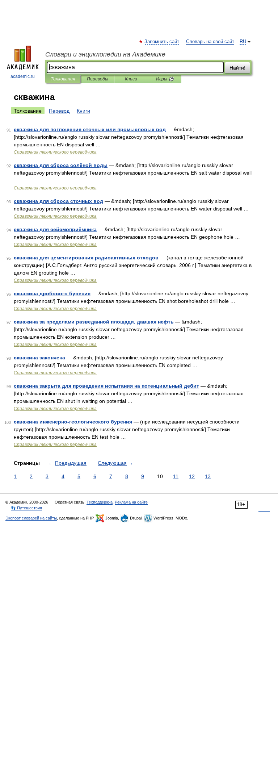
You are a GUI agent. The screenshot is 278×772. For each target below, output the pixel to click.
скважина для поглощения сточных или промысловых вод (90, 129)
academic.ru (22, 76)
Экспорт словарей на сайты (31, 518)
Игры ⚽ (165, 79)
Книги (131, 79)
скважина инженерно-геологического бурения (73, 422)
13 (208, 476)
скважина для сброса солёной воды (61, 165)
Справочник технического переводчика (55, 152)
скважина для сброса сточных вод (58, 201)
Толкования (63, 79)
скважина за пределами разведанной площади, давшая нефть (94, 322)
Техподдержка (100, 502)
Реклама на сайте (131, 502)
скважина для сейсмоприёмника (55, 229)
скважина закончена (39, 357)
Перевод (59, 111)
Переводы (97, 79)
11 (175, 476)
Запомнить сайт (162, 41)
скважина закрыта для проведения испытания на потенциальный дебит (106, 386)
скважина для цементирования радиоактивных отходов (86, 257)
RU (243, 41)
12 (192, 476)
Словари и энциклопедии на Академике (105, 54)
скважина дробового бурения (52, 293)
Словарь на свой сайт (210, 41)
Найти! (237, 68)
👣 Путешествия (26, 508)
